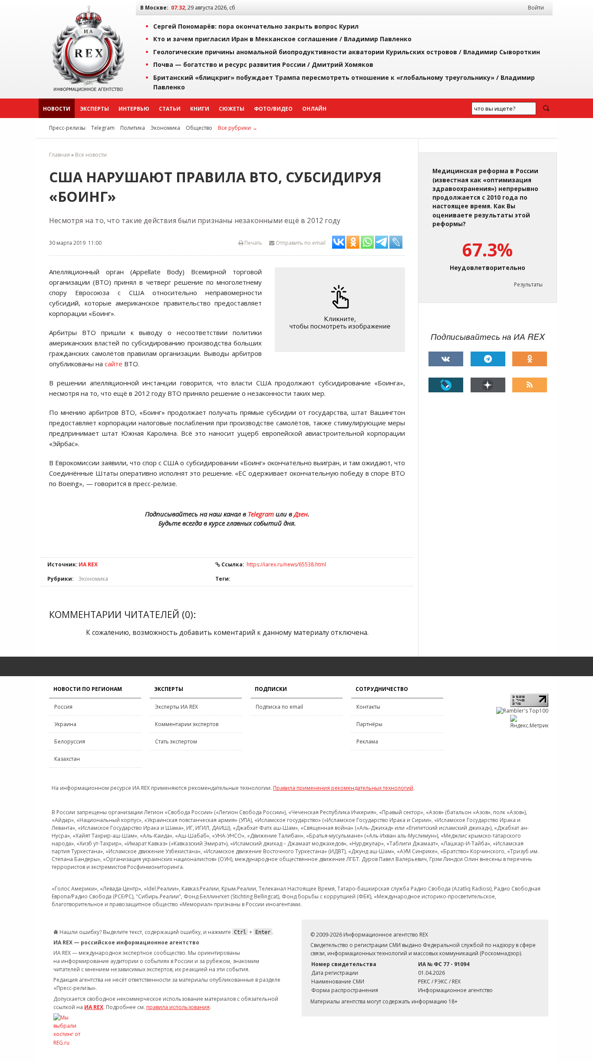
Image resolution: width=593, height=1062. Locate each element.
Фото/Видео (273, 108)
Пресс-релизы (67, 128)
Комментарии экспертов (186, 724)
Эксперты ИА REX (176, 706)
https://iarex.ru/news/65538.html (286, 564)
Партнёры (369, 724)
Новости (56, 108)
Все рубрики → (237, 128)
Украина (65, 724)
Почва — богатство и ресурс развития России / (263, 64)
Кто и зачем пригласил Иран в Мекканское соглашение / (282, 39)
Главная (59, 154)
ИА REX (88, 564)
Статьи (170, 108)
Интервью (134, 108)
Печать (252, 243)
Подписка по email (279, 706)
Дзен (301, 514)
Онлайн (314, 108)
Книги (199, 108)
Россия (63, 706)
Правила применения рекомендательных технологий (343, 788)
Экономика (165, 128)
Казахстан (67, 759)
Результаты (528, 284)
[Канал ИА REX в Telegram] (488, 359)
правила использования (178, 1007)
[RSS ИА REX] (529, 385)
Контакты (368, 706)
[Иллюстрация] (342, 309)
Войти (536, 7)
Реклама (367, 741)
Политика (132, 128)
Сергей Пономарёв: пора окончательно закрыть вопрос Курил (256, 26)
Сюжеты (231, 108)
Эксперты (94, 108)
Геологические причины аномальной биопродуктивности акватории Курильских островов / (346, 52)
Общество (199, 128)
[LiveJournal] (445, 385)
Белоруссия (69, 741)
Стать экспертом (176, 741)
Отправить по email (300, 243)
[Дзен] (488, 385)
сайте (113, 363)
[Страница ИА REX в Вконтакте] (445, 359)
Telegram (103, 128)
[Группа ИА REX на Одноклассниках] (529, 359)
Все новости (91, 154)
